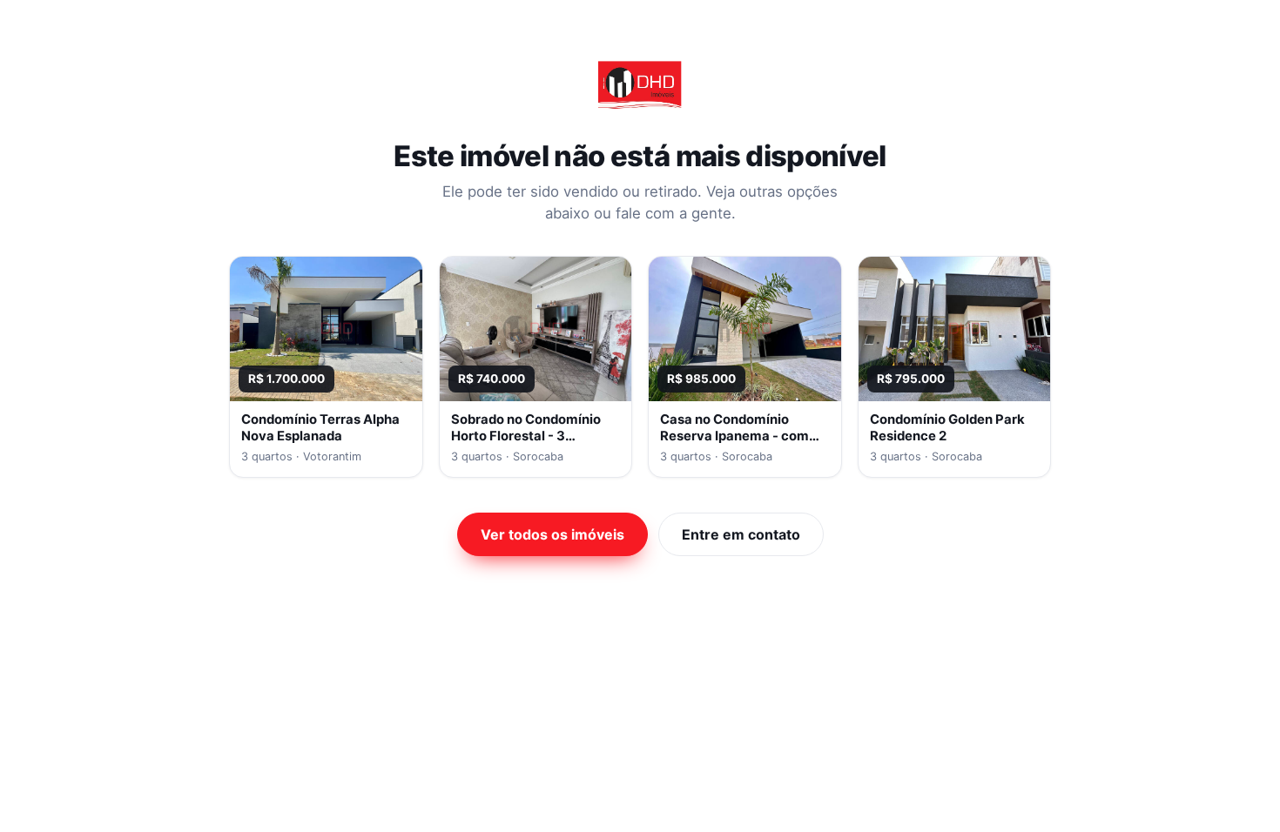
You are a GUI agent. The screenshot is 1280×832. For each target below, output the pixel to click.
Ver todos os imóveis (552, 534)
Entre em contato (741, 534)
